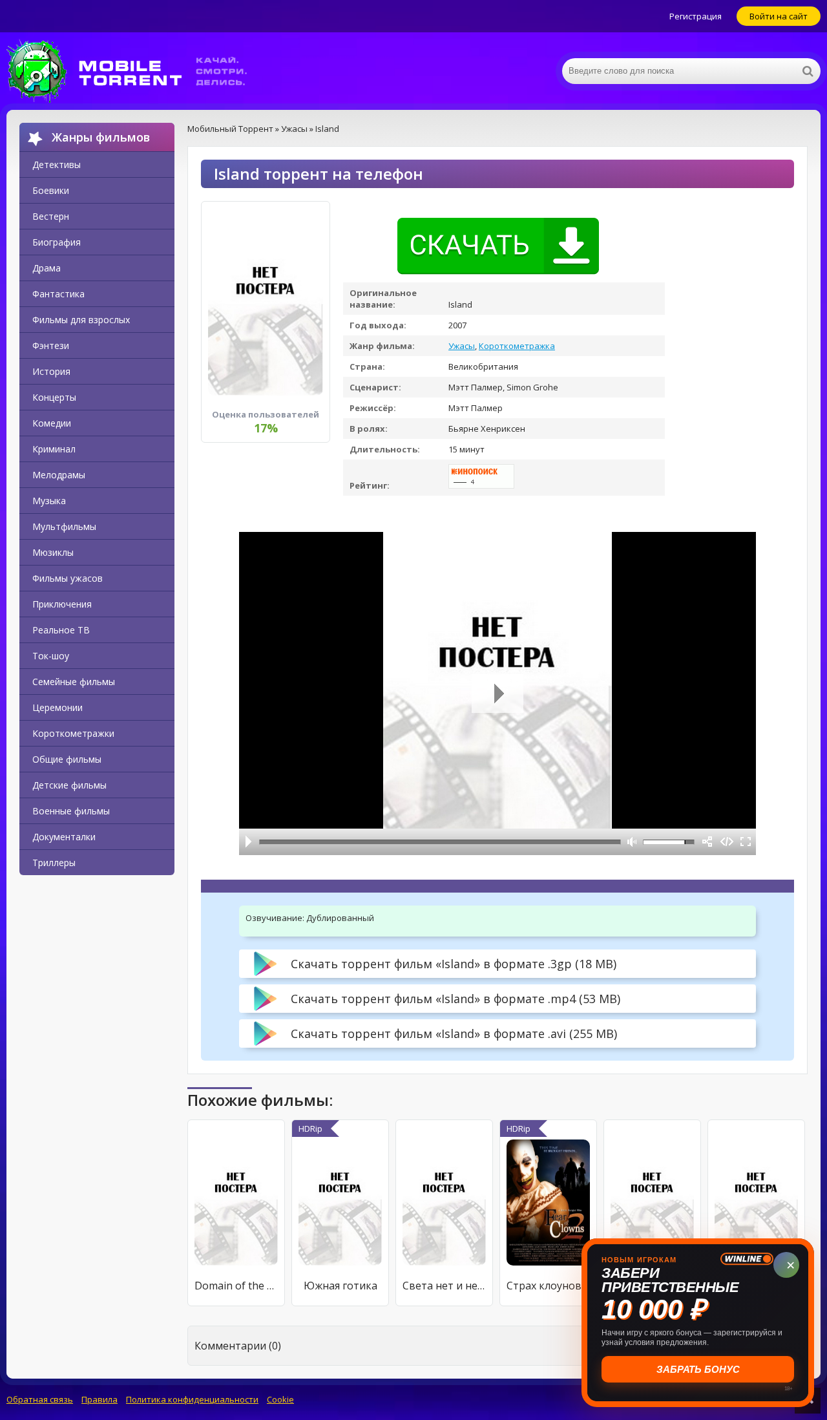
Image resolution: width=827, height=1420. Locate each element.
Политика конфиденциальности (192, 1399)
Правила (99, 1399)
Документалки (64, 837)
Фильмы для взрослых (81, 319)
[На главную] (135, 71)
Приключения (62, 604)
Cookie (280, 1399)
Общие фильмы (66, 759)
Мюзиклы (53, 552)
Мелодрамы (58, 475)
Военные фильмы (71, 811)
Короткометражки (73, 733)
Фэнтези (50, 345)
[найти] (808, 71)
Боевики (50, 190)
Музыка (49, 500)
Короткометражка (517, 346)
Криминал (54, 449)
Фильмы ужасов (67, 578)
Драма (46, 268)
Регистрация (695, 16)
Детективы (56, 164)
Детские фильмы (69, 785)
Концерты (54, 397)
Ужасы (461, 346)
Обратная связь (39, 1399)
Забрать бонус (698, 1369)
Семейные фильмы (73, 681)
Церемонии (57, 707)
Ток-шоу (50, 656)
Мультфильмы (64, 526)
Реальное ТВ (61, 630)
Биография (56, 242)
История (51, 371)
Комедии (51, 423)
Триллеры (54, 862)
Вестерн (50, 216)
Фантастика (58, 294)
